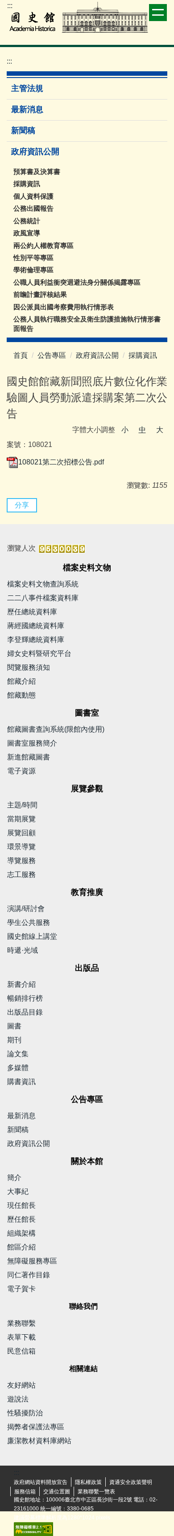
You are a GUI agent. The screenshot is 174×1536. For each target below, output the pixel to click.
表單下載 (21, 1337)
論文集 (18, 1054)
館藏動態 (21, 695)
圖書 (14, 1026)
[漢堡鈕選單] (158, 12)
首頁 (20, 355)
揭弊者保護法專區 (35, 1427)
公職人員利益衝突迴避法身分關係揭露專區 (77, 282)
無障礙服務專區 (32, 1261)
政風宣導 (26, 233)
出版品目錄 (25, 1012)
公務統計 (26, 221)
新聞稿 (23, 130)
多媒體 (18, 1068)
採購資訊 (26, 183)
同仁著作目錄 (28, 1275)
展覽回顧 (21, 833)
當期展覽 (21, 819)
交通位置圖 (56, 1491)
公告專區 (51, 355)
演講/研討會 (26, 908)
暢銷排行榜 (25, 998)
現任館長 (21, 1205)
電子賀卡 (21, 1289)
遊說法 (18, 1399)
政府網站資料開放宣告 (40, 1482)
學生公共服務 (28, 922)
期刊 (14, 1040)
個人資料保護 (33, 196)
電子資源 (21, 771)
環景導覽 (21, 846)
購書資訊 (21, 1081)
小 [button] (124, 430)
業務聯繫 (21, 1323)
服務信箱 (25, 1491)
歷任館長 (21, 1219)
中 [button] (142, 430)
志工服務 (21, 874)
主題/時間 (22, 805)
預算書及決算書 (36, 171)
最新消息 (27, 109)
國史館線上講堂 (32, 936)
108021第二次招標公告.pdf (61, 462)
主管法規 (27, 88)
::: (9, 5)
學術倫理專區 (33, 269)
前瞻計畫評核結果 (40, 294)
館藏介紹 (21, 681)
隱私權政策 (88, 1482)
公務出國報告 (33, 208)
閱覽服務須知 (28, 667)
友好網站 (21, 1385)
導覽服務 (21, 860)
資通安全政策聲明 (130, 1482)
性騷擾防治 (25, 1413)
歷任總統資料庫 (32, 612)
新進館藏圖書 (28, 757)
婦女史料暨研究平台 (39, 653)
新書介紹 (21, 984)
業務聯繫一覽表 (96, 1491)
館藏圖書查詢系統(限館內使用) (55, 729)
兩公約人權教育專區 (43, 245)
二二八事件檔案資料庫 (43, 598)
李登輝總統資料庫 (35, 639)
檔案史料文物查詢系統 (43, 584)
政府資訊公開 (97, 355)
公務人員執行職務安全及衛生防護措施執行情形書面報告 (87, 323)
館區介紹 (21, 1247)
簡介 (14, 1177)
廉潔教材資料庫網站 (39, 1441)
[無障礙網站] (33, 1529)
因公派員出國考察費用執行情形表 (63, 307)
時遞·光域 (22, 950)
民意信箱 (21, 1351)
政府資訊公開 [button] (36, 151)
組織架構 (21, 1233)
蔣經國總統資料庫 (35, 625)
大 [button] (159, 430)
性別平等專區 (33, 257)
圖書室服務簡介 (32, 743)
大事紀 (18, 1191)
